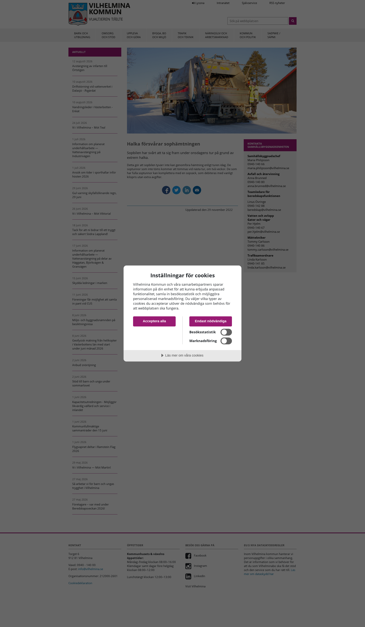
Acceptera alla (154, 321)
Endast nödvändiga (210, 321)
